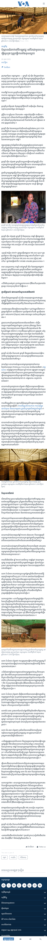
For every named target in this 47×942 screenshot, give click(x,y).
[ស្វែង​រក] (40, 939)
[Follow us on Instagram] (19, 885)
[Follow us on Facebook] (3, 885)
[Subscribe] (40, 885)
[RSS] (29, 885)
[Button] (5, 68)
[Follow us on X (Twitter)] (9, 885)
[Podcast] (34, 885)
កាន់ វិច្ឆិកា (4, 62)
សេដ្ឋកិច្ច (4, 46)
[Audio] (30, 939)
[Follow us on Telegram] (24, 885)
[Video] (20, 939)
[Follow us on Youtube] (14, 885)
